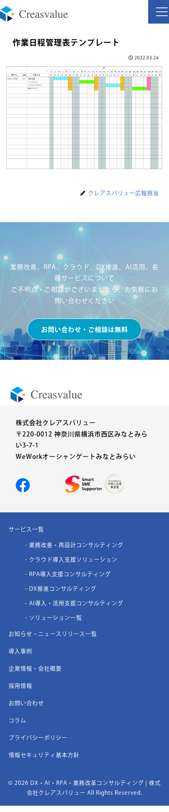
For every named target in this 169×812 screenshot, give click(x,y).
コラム (17, 720)
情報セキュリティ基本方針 (44, 755)
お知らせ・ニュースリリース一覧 (53, 634)
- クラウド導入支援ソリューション (71, 559)
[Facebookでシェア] (23, 484)
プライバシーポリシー (38, 737)
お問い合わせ (26, 703)
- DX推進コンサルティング (60, 588)
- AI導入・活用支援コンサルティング (74, 603)
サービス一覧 (26, 529)
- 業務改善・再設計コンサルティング (74, 545)
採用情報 (20, 686)
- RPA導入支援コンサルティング (68, 574)
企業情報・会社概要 (35, 668)
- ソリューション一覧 (53, 618)
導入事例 (20, 651)
